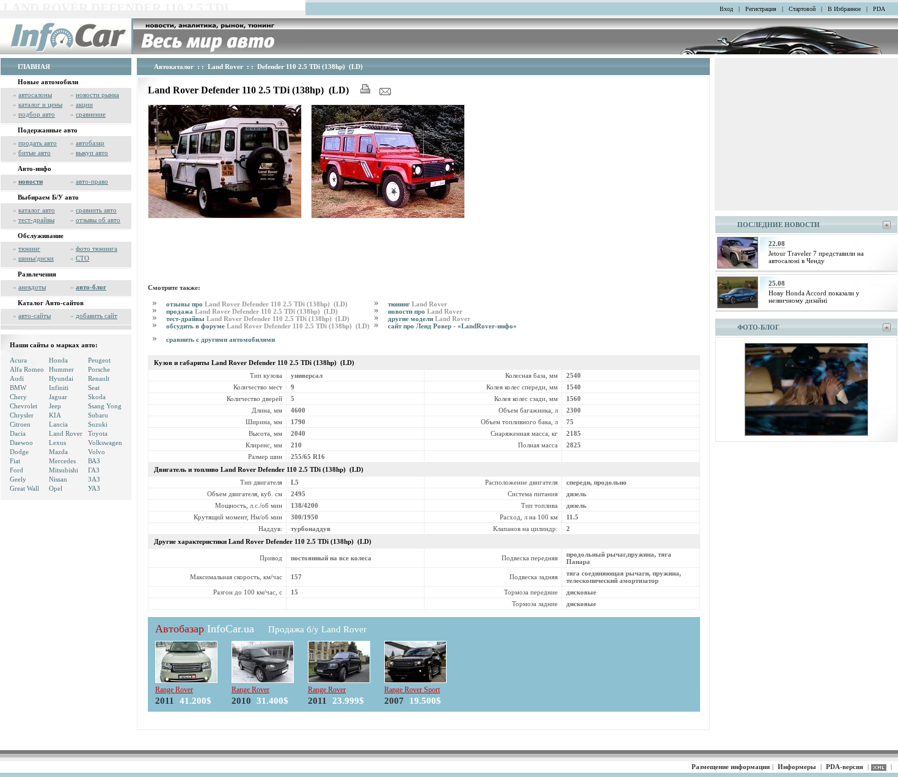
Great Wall (24, 488)
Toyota (98, 433)
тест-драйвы (36, 219)
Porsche (99, 369)
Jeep (55, 406)
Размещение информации (731, 766)
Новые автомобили (48, 81)
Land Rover (65, 433)
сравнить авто (96, 210)
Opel (55, 488)
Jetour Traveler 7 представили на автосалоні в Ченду (816, 257)
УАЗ (94, 488)
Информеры (797, 766)
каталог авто (36, 210)
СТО (82, 258)
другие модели (429, 318)
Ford (16, 470)
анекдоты (32, 287)
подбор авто (36, 114)
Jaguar (58, 396)
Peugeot (99, 360)
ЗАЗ (94, 479)
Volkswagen (105, 442)
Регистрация (760, 8)
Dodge (19, 451)
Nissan (58, 479)
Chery (18, 396)
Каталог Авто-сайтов (51, 302)
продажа (252, 311)
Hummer (61, 369)
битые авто (34, 152)
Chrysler (22, 415)
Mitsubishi (63, 470)
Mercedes (62, 460)
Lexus (57, 442)
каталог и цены (40, 104)
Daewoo (21, 442)
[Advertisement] (370, 249)
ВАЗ (94, 460)
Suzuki (98, 424)
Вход (726, 8)
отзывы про (257, 304)
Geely (18, 479)
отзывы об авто (98, 219)
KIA (55, 415)
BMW (18, 387)
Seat (94, 387)
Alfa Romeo (27, 369)
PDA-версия (844, 766)
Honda (58, 360)
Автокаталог (174, 66)
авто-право (92, 181)
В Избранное (844, 8)
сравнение (91, 114)
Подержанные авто (48, 130)
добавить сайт (96, 315)
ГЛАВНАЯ (34, 66)
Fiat (15, 460)
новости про (425, 311)
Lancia (58, 424)
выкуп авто (92, 152)
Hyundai (61, 378)
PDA (879, 8)
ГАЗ (94, 470)
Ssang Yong (105, 406)
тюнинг (29, 248)
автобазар (90, 142)
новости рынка (97, 94)
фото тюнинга (96, 248)
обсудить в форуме (268, 326)
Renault (98, 378)
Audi (17, 378)
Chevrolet (23, 406)
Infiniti (58, 387)
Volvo (96, 451)
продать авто (37, 142)
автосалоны (35, 94)
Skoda (97, 396)
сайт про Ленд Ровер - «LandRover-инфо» (452, 326)
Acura (18, 360)
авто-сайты (34, 315)
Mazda (58, 451)
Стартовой (802, 8)
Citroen (20, 424)
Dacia (18, 433)
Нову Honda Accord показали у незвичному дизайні (814, 296)
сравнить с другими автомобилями (220, 339)
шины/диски (36, 258)
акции (84, 104)
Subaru (98, 415)
